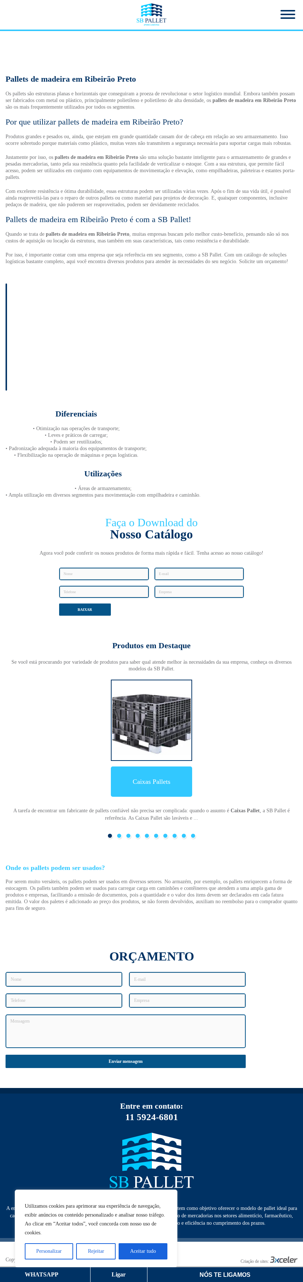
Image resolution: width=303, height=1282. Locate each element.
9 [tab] (184, 836)
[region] (96, 1228)
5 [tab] (147, 836)
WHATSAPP (43, 1274)
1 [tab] (110, 836)
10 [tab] (193, 836)
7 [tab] (165, 836)
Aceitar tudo (143, 1251)
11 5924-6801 (151, 1117)
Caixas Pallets (151, 781)
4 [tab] (137, 836)
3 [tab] (128, 836)
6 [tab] (156, 836)
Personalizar (49, 1251)
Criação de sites (254, 1261)
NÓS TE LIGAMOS (225, 1275)
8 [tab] (174, 836)
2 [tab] (119, 836)
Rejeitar (96, 1251)
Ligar (119, 1274)
